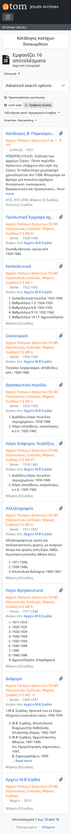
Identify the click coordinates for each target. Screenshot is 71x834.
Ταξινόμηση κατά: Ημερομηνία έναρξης (30, 113)
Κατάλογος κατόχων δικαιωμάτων (35, 41)
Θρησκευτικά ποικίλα (26, 385)
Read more (23, 761)
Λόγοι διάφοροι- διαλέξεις (30, 443)
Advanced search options (29, 85)
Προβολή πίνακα (39, 105)
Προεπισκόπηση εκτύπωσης (26, 97)
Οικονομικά (17, 335)
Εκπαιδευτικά (18, 266)
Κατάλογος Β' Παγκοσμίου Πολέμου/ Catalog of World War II (30, 133)
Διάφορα (14, 678)
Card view (14, 105)
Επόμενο (48, 827)
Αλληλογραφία (19, 508)
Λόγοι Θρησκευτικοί (24, 590)
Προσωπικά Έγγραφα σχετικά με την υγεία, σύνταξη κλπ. (30, 217)
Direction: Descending (19, 120)
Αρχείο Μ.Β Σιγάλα (38, 243)
